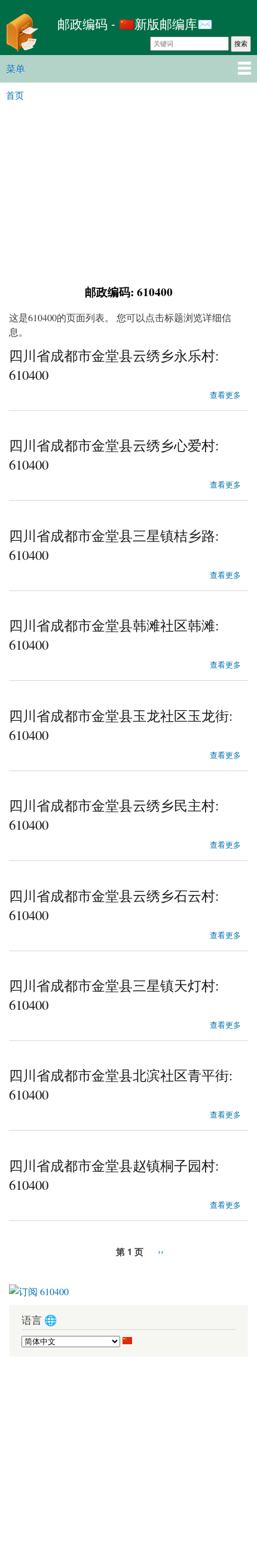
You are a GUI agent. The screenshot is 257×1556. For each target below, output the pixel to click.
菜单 (15, 68)
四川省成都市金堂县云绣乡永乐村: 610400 (114, 364)
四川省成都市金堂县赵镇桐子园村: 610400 (114, 1174)
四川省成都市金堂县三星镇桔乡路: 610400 (114, 545)
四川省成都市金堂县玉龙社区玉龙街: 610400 (120, 725)
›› (161, 1251)
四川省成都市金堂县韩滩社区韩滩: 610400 (114, 634)
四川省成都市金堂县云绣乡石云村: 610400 (114, 905)
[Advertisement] (128, 191)
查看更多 (225, 393)
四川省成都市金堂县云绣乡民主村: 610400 (114, 814)
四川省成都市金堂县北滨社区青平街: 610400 (120, 1084)
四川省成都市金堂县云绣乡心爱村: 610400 (114, 454)
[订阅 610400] (39, 1287)
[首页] (25, 34)
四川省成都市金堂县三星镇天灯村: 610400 (114, 994)
